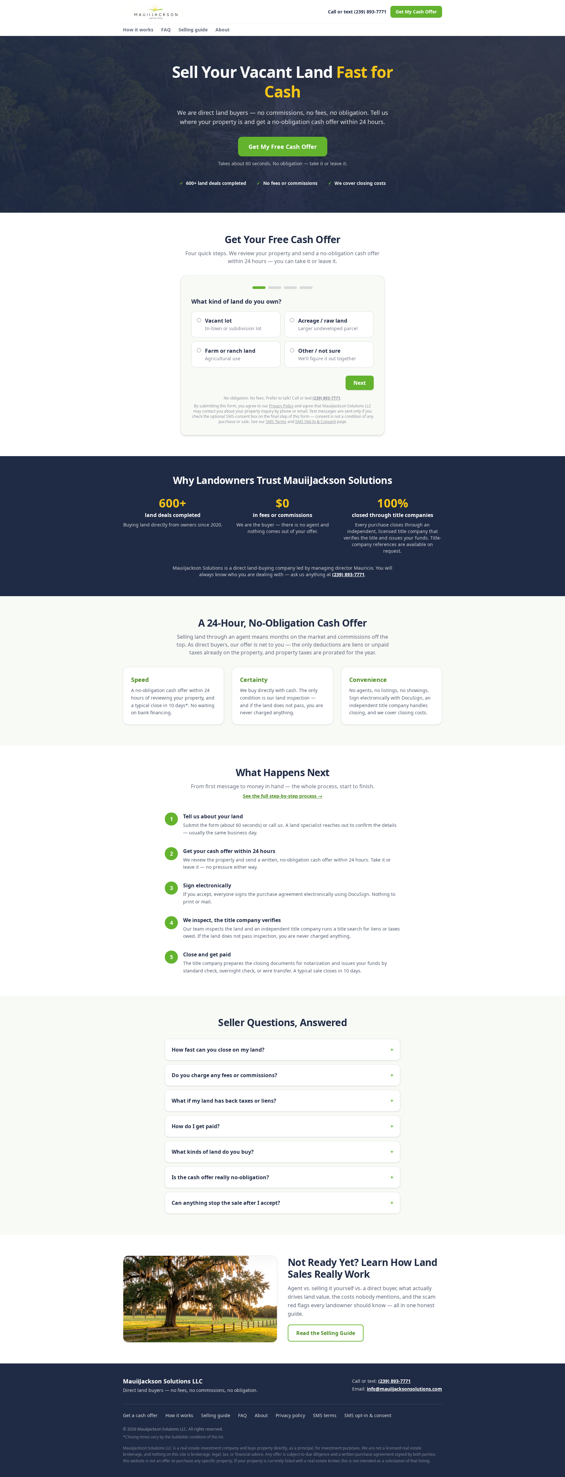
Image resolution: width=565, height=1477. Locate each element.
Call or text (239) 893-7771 (357, 12)
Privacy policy (290, 1415)
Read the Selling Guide (325, 1333)
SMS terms (324, 1415)
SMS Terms (276, 421)
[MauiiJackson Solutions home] (154, 12)
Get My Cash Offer (416, 12)
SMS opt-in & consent (367, 1415)
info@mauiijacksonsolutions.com (404, 1389)
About (222, 30)
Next (359, 382)
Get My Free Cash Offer (282, 147)
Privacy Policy (281, 406)
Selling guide (193, 30)
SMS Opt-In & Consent (315, 421)
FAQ (166, 30)
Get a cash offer (140, 1415)
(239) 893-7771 (326, 398)
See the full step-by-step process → (282, 796)
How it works (138, 30)
